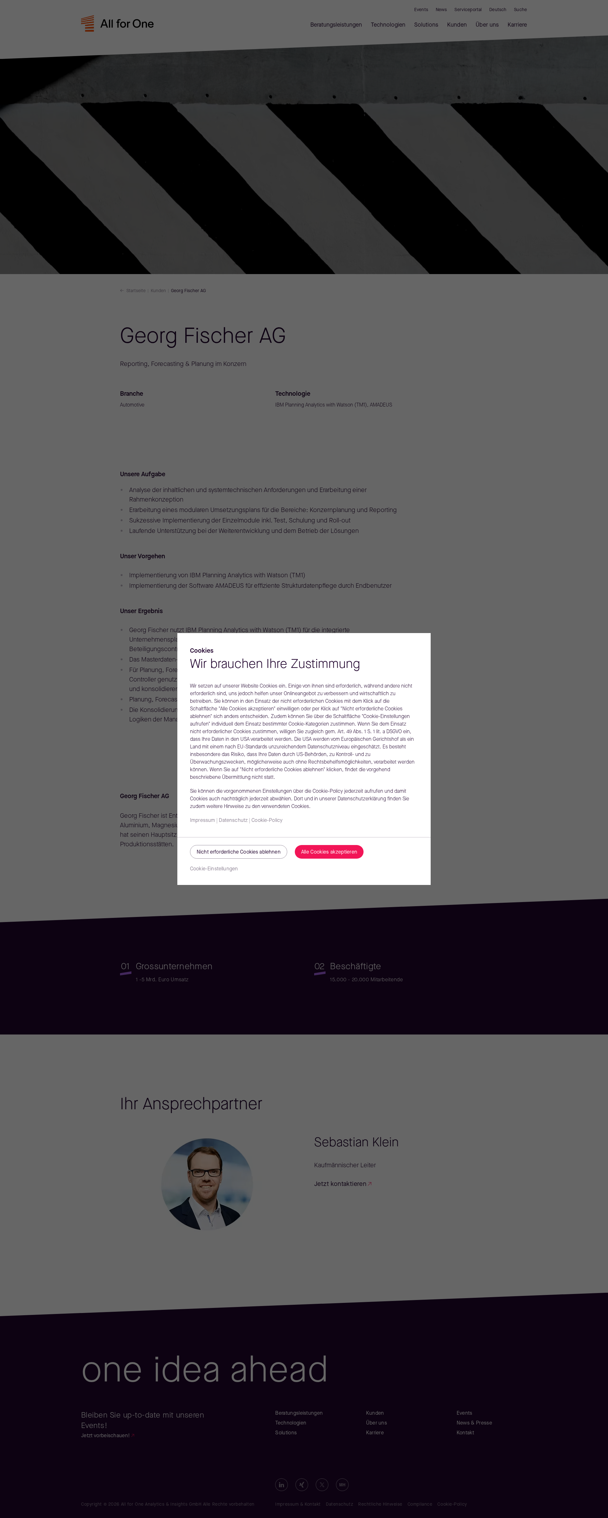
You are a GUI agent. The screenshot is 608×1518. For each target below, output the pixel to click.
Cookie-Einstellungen (214, 869)
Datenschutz (233, 820)
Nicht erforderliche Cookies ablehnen (239, 852)
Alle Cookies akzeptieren (329, 852)
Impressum (202, 820)
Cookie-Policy (266, 820)
